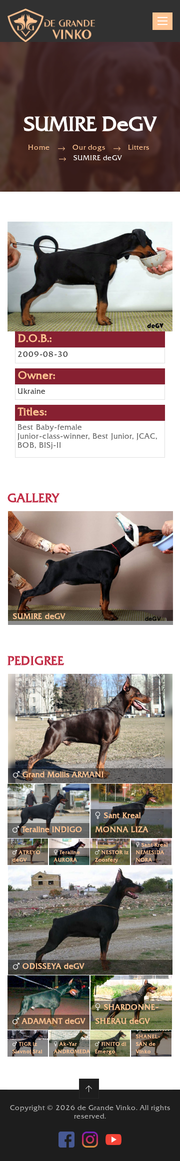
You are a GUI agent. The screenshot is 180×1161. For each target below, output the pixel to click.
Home (39, 148)
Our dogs (89, 148)
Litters (139, 148)
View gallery (42, 578)
